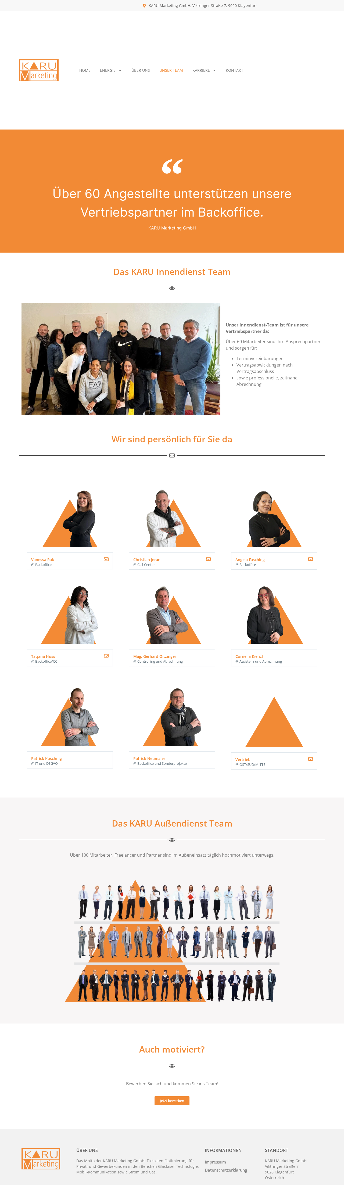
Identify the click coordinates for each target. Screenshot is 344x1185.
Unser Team (171, 70)
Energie (108, 70)
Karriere (201, 70)
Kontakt (234, 70)
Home (85, 70)
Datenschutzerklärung (226, 1170)
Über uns (140, 70)
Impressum (215, 1162)
